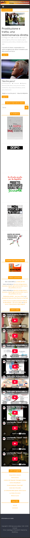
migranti (20, 39)
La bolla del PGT (20, 281)
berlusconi (4, 85)
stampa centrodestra (16, 87)
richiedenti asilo (20, 42)
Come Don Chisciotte (15, 488)
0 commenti (16, 37)
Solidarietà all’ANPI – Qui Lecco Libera (13, 296)
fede (8, 85)
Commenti (15, 508)
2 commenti (16, 83)
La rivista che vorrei (15, 493)
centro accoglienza (6, 39)
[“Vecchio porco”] (15, 60)
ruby (9, 87)
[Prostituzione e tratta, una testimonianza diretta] (15, 14)
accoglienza (24, 37)
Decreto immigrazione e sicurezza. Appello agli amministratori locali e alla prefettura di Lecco (15, 285)
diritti (12, 39)
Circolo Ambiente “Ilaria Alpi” (15, 485)
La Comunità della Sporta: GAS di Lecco (15, 490)
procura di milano (20, 85)
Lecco (15, 39)
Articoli (15, 505)
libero (11, 85)
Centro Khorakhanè (15, 483)
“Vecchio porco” (8, 81)
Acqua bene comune (15, 475)
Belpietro (24, 83)
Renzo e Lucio (15, 495)
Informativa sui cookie (7, 518)
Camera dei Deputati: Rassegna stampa (15, 480)
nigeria (23, 39)
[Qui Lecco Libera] (15, 2)
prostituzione (5, 42)
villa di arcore (8, 89)
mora (14, 85)
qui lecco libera (12, 42)
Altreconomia (15, 477)
